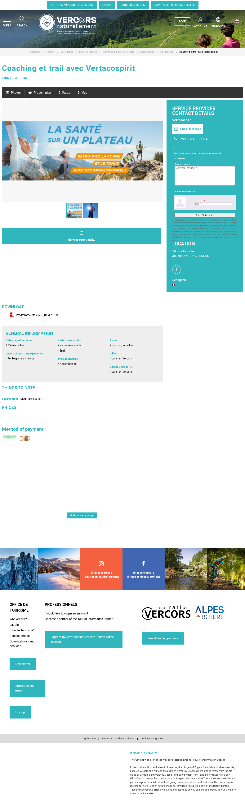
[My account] (200, 19)
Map (84, 92)
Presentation (42, 92)
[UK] (239, 21)
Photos (16, 92)
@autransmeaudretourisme (101, 576)
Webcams (218, 19)
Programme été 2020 (37, 315)
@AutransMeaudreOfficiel (143, 576)
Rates (66, 92)
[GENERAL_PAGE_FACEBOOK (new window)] (178, 269)
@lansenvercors (101, 572)
